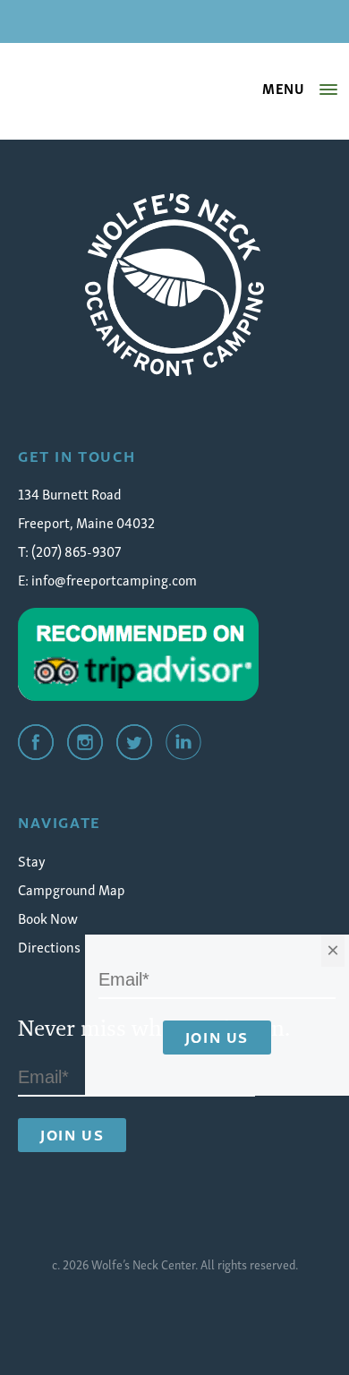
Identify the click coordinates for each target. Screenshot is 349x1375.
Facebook (36, 742)
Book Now (48, 917)
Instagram (85, 742)
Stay (32, 860)
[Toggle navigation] (328, 89)
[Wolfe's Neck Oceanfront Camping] (174, 284)
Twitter (134, 742)
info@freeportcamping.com (114, 579)
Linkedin (183, 742)
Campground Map (71, 889)
